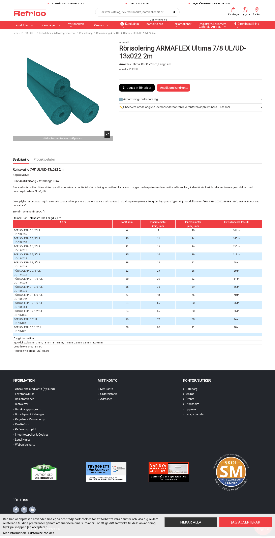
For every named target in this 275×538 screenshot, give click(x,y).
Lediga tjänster (195, 414)
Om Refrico (22, 424)
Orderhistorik (108, 394)
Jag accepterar (245, 522)
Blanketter (21, 404)
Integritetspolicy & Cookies (32, 434)
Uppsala (191, 409)
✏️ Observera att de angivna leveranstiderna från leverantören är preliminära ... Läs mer (174, 107)
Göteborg (191, 389)
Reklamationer (24, 399)
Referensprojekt (25, 429)
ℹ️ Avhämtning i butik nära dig (138, 99)
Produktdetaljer (44, 159)
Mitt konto (106, 389)
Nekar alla (190, 522)
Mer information (14, 533)
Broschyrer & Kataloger (29, 414)
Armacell (124, 42)
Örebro (190, 399)
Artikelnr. (123, 69)
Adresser (106, 399)
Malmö (190, 394)
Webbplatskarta (25, 444)
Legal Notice (23, 439)
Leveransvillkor (24, 394)
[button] (51, 25)
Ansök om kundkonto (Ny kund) (35, 389)
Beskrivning (21, 159)
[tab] (190, 100)
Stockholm (192, 404)
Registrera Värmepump (30, 419)
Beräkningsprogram (27, 409)
